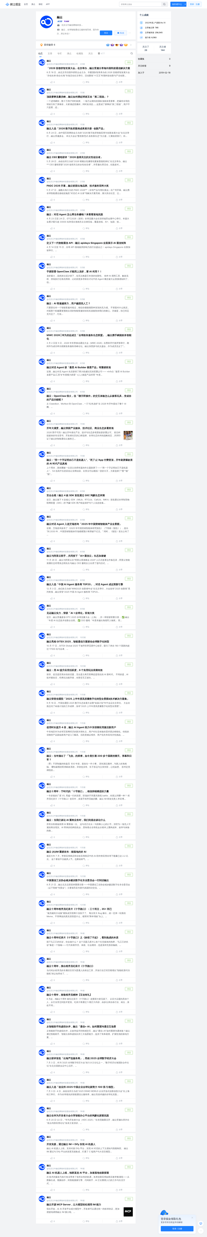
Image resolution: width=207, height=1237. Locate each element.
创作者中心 (177, 4)
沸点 (33, 4)
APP (48, 4)
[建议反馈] (201, 1223)
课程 (41, 4)
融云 (49, 60)
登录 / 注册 (177, 1228)
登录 (195, 4)
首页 (26, 4)
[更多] (201, 1231)
